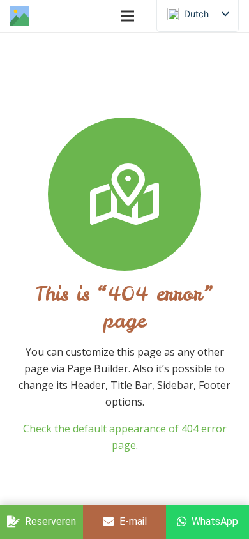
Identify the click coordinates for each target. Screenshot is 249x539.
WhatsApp (215, 521)
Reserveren (50, 521)
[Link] (19, 16)
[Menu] (127, 16)
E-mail (133, 521)
